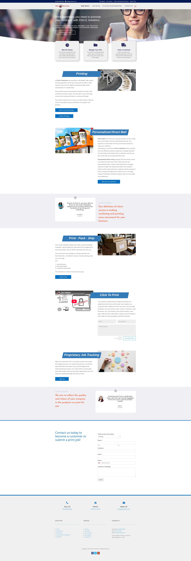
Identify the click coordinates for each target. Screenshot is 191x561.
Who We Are (96, 6)
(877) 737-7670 (95, 509)
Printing (87, 529)
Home (57, 529)
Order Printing (64, 116)
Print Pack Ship (88, 533)
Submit (101, 479)
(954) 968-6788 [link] (67, 509)
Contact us (129, 6)
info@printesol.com (124, 509)
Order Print (133, 1)
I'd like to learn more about (106, 434)
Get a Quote (109, 1)
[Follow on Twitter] (95, 553)
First (99, 445)
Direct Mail (87, 531)
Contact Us (59, 537)
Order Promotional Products (121, 1)
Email (100, 454)
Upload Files (88, 537)
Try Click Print (129, 338)
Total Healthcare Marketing (111, 6)
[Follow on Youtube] (98, 553)
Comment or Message (104, 466)
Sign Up (62, 379)
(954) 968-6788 (121, 529)
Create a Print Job (65, 32)
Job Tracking (88, 535)
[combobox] (99, 463)
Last (118, 445)
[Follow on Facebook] (92, 553)
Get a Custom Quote (66, 110)
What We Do (85, 6)
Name (100, 440)
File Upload (102, 1)
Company (100, 448)
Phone (100, 460)
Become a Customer (109, 182)
